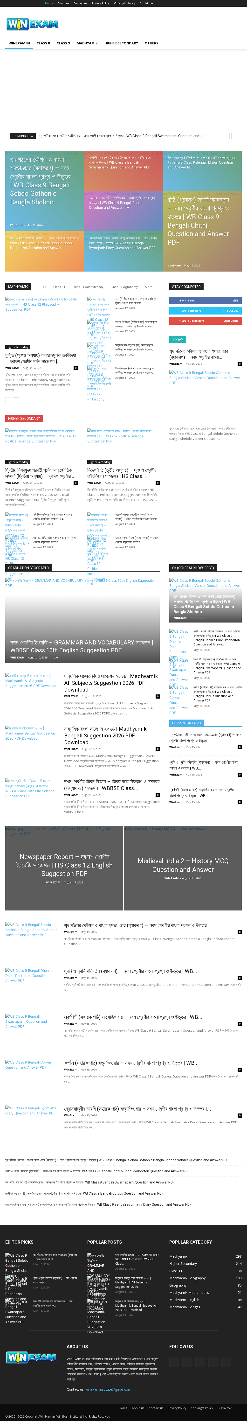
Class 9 (63, 43)
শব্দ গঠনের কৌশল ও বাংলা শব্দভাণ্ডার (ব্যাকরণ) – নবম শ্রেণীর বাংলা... (198, 354)
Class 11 (59, 287)
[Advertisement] (123, 97)
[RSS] (214, 3)
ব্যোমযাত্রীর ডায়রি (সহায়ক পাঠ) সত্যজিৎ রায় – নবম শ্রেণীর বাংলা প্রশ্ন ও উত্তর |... (137, 1109)
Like (235, 300)
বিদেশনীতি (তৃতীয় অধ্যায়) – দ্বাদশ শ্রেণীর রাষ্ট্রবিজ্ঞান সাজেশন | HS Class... (121, 473)
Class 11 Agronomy (124, 287)
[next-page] (16, 400)
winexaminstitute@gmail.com (108, 1389)
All (44, 287)
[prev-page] (8, 400)
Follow (232, 310)
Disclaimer (146, 3)
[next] (234, 136)
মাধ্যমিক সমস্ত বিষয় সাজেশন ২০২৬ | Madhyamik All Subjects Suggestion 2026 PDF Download (111, 683)
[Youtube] (238, 3)
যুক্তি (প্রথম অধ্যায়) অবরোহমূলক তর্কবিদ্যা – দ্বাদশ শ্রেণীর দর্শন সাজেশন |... (40, 358)
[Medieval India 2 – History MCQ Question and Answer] (183, 877)
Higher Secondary (121, 43)
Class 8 (43, 43)
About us (63, 3)
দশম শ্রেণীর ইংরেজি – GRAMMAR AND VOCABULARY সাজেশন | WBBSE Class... (137, 1259)
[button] (236, 43)
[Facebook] (206, 3)
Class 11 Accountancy (87, 287)
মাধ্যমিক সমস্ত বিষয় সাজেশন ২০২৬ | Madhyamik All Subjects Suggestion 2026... (133, 1282)
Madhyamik (87, 43)
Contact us (80, 3)
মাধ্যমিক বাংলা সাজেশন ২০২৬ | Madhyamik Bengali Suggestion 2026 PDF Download (105, 735)
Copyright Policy (124, 3)
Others (151, 43)
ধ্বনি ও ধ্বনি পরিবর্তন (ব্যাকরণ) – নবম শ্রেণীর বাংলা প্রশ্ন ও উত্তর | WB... (130, 971)
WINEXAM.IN (19, 43)
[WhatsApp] (230, 3)
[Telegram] (222, 3)
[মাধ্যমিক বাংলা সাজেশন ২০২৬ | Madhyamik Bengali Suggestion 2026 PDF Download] (31, 744)
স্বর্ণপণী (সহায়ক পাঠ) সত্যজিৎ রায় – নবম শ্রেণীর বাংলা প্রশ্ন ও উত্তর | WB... (133, 1017)
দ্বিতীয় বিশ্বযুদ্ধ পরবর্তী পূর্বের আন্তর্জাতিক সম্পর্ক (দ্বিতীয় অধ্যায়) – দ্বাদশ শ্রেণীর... (39, 473)
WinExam (16, 225)
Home (49, 3)
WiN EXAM (12, 368)
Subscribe (230, 320)
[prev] (227, 136)
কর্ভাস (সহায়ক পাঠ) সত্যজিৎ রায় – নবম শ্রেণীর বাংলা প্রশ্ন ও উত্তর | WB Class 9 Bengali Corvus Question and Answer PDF (84, 1193)
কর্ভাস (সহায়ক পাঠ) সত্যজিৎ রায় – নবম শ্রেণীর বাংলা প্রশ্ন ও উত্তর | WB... (131, 1063)
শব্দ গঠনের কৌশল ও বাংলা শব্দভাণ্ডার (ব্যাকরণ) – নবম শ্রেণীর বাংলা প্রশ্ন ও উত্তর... (137, 925)
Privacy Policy (101, 3)
